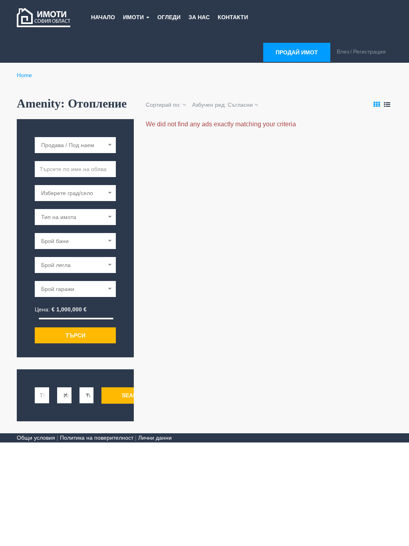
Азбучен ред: (222, 105)
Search (133, 395)
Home (24, 75)
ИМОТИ (134, 17)
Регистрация (369, 51)
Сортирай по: (164, 105)
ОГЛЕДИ (169, 17)
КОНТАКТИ (233, 17)
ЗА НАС (199, 17)
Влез (343, 51)
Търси (75, 335)
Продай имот (297, 52)
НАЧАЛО (103, 17)
